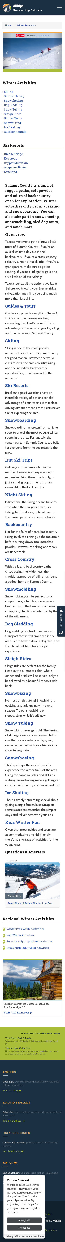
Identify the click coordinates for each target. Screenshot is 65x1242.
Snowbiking (12, 123)
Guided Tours (13, 118)
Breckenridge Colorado (27, 10)
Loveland (10, 172)
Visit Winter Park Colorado (18, 1038)
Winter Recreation (26, 25)
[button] (7, 51)
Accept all (24, 1220)
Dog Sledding (13, 105)
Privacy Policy (13, 1236)
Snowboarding (20, 420)
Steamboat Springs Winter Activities (29, 941)
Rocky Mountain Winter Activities (28, 947)
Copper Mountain (41, 36)
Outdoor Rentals (15, 131)
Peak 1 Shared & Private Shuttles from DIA (30, 903)
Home (8, 25)
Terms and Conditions (33, 1236)
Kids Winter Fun (22, 822)
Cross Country (19, 559)
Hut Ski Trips (19, 460)
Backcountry (18, 524)
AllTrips (18, 6)
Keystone (10, 158)
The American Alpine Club (17, 1048)
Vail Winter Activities (20, 935)
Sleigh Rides (12, 114)
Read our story (11, 1090)
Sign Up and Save (12, 1120)
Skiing (8, 91)
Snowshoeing (13, 100)
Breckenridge (13, 154)
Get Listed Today (12, 1151)
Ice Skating (12, 127)
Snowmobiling (14, 96)
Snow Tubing (13, 109)
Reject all (24, 1227)
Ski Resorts (16, 385)
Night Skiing (18, 495)
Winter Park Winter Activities (25, 929)
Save (21, 35)
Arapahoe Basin (15, 167)
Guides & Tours (20, 306)
